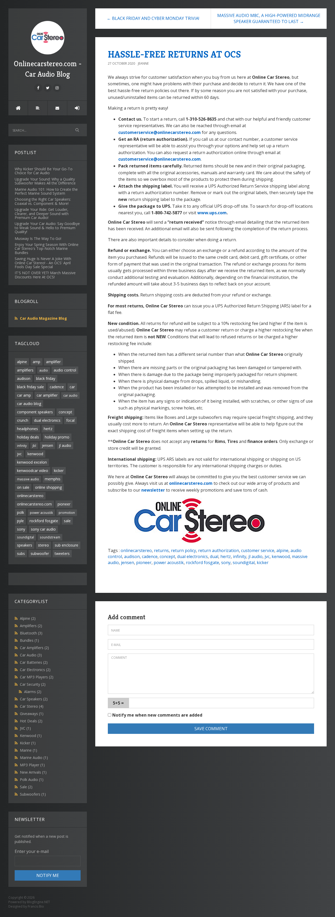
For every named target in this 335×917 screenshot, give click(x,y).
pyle (20, 520)
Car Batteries (34, 662)
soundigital (25, 537)
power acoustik (41, 512)
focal (70, 420)
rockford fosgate (44, 520)
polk (20, 512)
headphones (27, 428)
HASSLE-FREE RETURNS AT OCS (174, 54)
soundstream (50, 537)
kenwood (35, 453)
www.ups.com (212, 213)
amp (36, 361)
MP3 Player (32, 764)
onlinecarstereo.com (34, 504)
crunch (22, 420)
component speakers (35, 411)
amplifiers (25, 370)
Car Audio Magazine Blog (43, 318)
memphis (52, 478)
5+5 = (118, 703)
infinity (22, 445)
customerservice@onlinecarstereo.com (159, 132)
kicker (59, 470)
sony (21, 529)
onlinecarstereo (30, 495)
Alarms (32, 691)
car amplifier (47, 395)
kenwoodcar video (32, 470)
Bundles (29, 640)
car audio (70, 395)
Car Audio (31, 654)
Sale (26, 786)
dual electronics (47, 420)
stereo (43, 545)
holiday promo (57, 437)
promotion (67, 512)
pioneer (64, 504)
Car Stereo (31, 706)
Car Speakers (34, 698)
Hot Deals (31, 720)
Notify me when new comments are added (156, 715)
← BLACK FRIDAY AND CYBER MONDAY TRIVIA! (153, 18)
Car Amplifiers (34, 647)
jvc (19, 453)
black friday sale (30, 386)
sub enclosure (66, 545)
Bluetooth (31, 633)
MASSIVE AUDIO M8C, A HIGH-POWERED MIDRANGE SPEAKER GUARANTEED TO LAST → (268, 18)
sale (67, 520)
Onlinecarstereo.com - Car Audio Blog (48, 69)
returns (161, 550)
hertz (48, 428)
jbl (34, 445)
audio (43, 370)
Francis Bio (36, 906)
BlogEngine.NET (38, 902)
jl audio (65, 445)
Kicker (28, 742)
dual (214, 556)
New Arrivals (33, 772)
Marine (28, 750)
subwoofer (40, 553)
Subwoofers (33, 794)
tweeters (62, 553)
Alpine (28, 618)
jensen (47, 445)
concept (65, 411)
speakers (24, 545)
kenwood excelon (32, 462)
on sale (23, 487)
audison (23, 378)
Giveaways (31, 713)
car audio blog (29, 403)
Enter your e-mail (32, 851)
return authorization (218, 550)
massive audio (28, 479)
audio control (65, 370)
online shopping (48, 487)
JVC (25, 728)
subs (21, 553)
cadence (57, 386)
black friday (45, 378)
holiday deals (28, 437)
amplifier (53, 361)
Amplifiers (31, 625)
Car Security (33, 684)
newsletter (153, 490)
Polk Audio (31, 779)
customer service (257, 550)
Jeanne (143, 63)
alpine (22, 361)
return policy (183, 550)
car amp (24, 395)
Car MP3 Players (36, 676)
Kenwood (31, 735)
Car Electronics (35, 669)
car (72, 386)
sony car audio (43, 529)
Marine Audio (34, 757)
